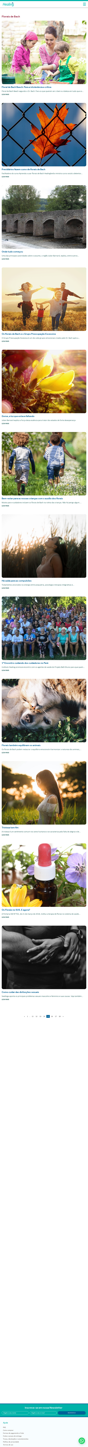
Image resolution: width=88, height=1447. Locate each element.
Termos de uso (8, 1445)
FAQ (4, 1427)
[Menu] (84, 4)
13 (40, 1016)
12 (36, 1016)
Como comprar (8, 1430)
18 (60, 1016)
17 (56, 1016)
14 (44, 1016)
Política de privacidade (11, 1442)
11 (32, 1016)
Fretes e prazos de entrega (12, 1436)
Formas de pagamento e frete (13, 1433)
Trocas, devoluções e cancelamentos (15, 1439)
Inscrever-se (72, 1413)
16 (52, 1016)
